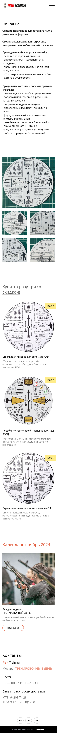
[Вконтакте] (28, 720)
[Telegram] (20, 720)
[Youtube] (37, 720)
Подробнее (13, 627)
